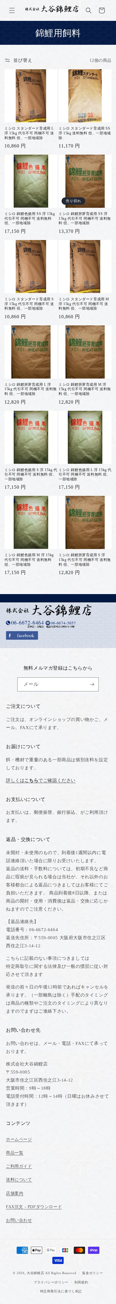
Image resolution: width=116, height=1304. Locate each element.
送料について (19, 1179)
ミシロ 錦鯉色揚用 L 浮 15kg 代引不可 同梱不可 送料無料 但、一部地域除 (85, 474)
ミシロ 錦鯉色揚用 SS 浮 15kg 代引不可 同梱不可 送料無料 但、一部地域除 (29, 218)
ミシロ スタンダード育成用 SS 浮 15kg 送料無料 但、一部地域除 (85, 133)
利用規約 (81, 1282)
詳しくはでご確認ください (41, 780)
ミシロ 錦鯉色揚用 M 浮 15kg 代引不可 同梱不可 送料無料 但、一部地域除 (29, 559)
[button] (11, 10)
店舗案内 (14, 1193)
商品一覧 (14, 1153)
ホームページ (19, 1139)
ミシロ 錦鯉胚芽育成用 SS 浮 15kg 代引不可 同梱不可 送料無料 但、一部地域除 (85, 218)
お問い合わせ (19, 1220)
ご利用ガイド (19, 1166)
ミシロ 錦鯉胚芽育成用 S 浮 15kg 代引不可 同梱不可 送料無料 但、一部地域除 (85, 559)
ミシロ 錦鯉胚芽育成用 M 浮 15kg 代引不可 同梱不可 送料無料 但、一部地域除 (85, 389)
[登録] (91, 684)
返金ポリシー (92, 1273)
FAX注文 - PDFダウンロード (34, 1207)
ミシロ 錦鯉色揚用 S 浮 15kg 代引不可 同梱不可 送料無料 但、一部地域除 (30, 474)
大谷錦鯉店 (35, 1273)
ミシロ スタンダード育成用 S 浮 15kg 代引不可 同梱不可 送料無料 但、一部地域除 (29, 303)
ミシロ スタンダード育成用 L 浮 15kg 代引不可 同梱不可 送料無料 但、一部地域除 (29, 133)
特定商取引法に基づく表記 (61, 1291)
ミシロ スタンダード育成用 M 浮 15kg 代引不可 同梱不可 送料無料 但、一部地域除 (84, 303)
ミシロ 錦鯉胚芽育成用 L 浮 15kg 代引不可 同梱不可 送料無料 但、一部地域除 (30, 389)
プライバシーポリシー (51, 1282)
